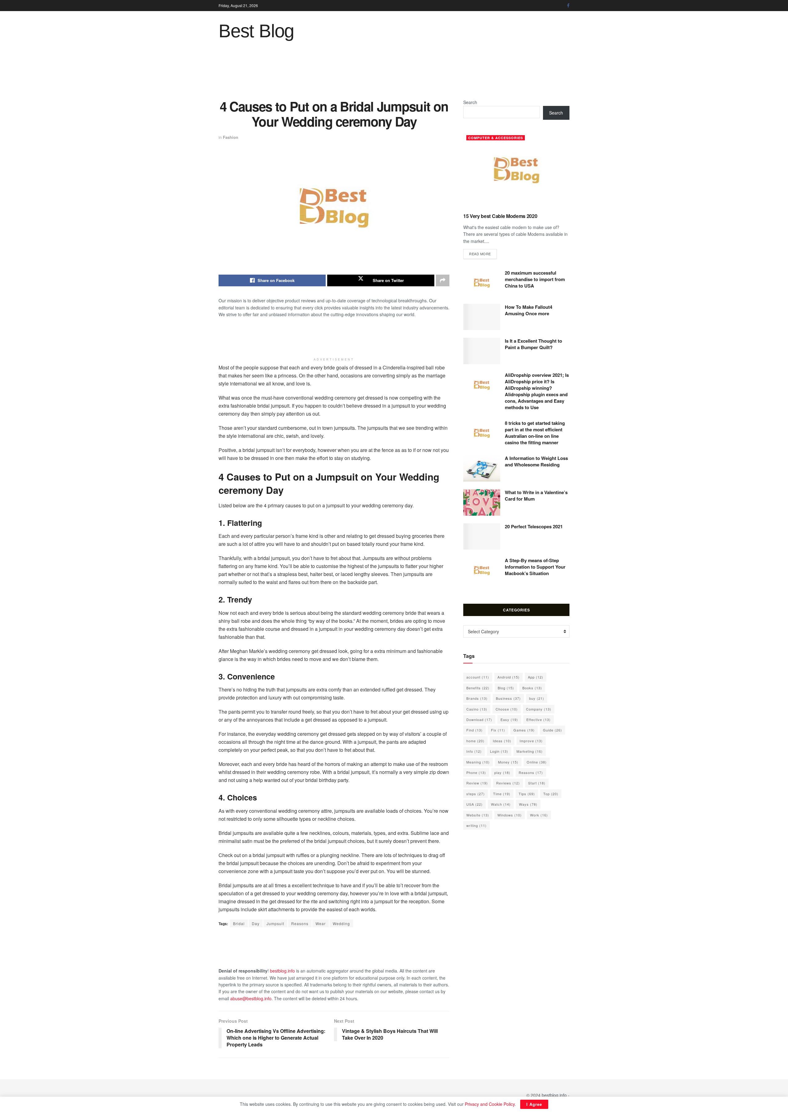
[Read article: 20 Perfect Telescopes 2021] (481, 536)
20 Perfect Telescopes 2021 (534, 526)
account (477, 677)
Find (474, 729)
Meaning (478, 761)
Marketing (530, 751)
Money (508, 761)
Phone (476, 772)
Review (477, 782)
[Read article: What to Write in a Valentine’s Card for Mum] (481, 502)
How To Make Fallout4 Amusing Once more (528, 310)
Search (470, 102)
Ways (528, 804)
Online (537, 761)
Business (508, 698)
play (502, 772)
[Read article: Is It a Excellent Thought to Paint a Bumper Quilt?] (481, 351)
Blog (506, 687)
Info (474, 751)
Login (499, 751)
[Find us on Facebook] (568, 5)
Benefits (477, 687)
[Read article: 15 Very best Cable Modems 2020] (516, 170)
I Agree (534, 1104)
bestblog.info (282, 971)
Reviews (508, 782)
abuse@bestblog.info (250, 998)
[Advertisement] (394, 74)
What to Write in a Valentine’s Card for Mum (536, 495)
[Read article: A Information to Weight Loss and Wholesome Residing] (481, 468)
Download (479, 719)
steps (475, 793)
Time (501, 793)
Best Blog (256, 31)
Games (524, 729)
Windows (509, 814)
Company (538, 709)
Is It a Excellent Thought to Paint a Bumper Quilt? (533, 344)
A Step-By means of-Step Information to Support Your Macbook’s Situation (535, 567)
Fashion (230, 137)
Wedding (341, 923)
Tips (527, 793)
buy (536, 698)
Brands (477, 698)
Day (255, 923)
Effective (538, 719)
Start (536, 782)
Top (550, 793)
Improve (531, 740)
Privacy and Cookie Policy (490, 1104)
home (475, 740)
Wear (321, 923)
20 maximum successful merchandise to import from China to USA (535, 279)
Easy (509, 719)
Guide (552, 729)
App (535, 677)
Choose (507, 709)
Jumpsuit (275, 923)
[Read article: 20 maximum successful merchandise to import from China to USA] (481, 283)
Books (532, 687)
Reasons (299, 923)
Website (477, 814)
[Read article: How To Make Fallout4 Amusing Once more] (481, 317)
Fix (498, 729)
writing (476, 825)
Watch (501, 804)
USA (474, 804)
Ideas (502, 740)
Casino (476, 709)
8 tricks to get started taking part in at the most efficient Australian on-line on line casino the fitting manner (535, 433)
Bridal (239, 923)
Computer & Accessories (495, 137)
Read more (483, 253)
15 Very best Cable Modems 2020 (500, 216)
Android (508, 677)
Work (539, 814)
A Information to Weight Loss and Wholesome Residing (536, 461)
